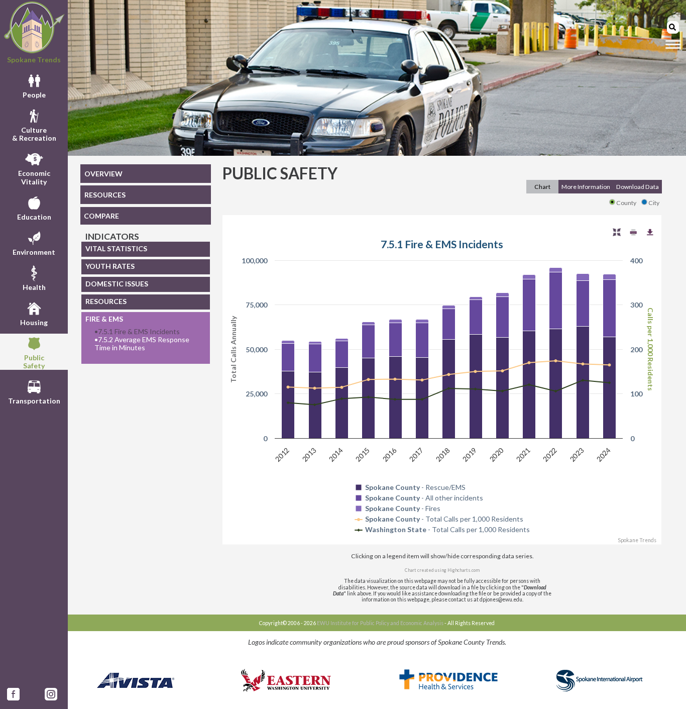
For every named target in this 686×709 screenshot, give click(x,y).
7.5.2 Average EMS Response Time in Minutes (141, 344)
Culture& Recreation (34, 134)
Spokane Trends (34, 59)
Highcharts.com (463, 570)
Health (34, 287)
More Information (585, 186)
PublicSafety (34, 361)
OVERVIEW (103, 173)
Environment (34, 252)
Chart (542, 186)
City (653, 203)
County (626, 203)
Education (34, 217)
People (34, 94)
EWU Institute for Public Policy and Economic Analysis (380, 623)
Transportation (34, 400)
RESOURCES (105, 194)
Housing (34, 322)
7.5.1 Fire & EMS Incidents (137, 332)
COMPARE (101, 216)
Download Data (637, 186)
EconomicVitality (34, 177)
